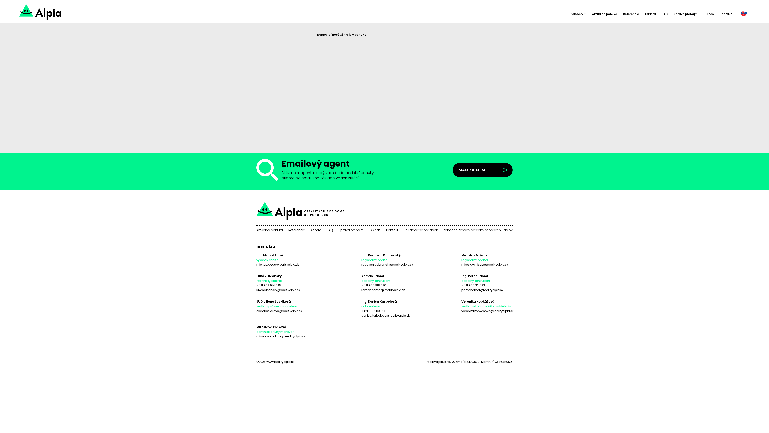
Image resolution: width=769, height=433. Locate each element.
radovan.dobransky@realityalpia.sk (387, 264)
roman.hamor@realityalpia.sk (383, 290)
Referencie (631, 14)
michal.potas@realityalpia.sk (277, 264)
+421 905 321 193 (473, 285)
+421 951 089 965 (373, 311)
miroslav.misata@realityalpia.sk (484, 264)
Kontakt (726, 14)
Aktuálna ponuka (604, 14)
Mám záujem (472, 170)
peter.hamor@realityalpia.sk (482, 290)
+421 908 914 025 (268, 285)
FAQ (665, 14)
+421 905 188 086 (373, 285)
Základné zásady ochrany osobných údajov (478, 230)
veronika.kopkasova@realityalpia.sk (487, 311)
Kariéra (650, 14)
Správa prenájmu (686, 14)
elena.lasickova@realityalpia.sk (279, 311)
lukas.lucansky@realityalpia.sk (278, 290)
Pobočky (576, 14)
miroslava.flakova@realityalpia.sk (280, 336)
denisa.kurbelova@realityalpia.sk (385, 315)
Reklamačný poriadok (421, 230)
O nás (709, 14)
